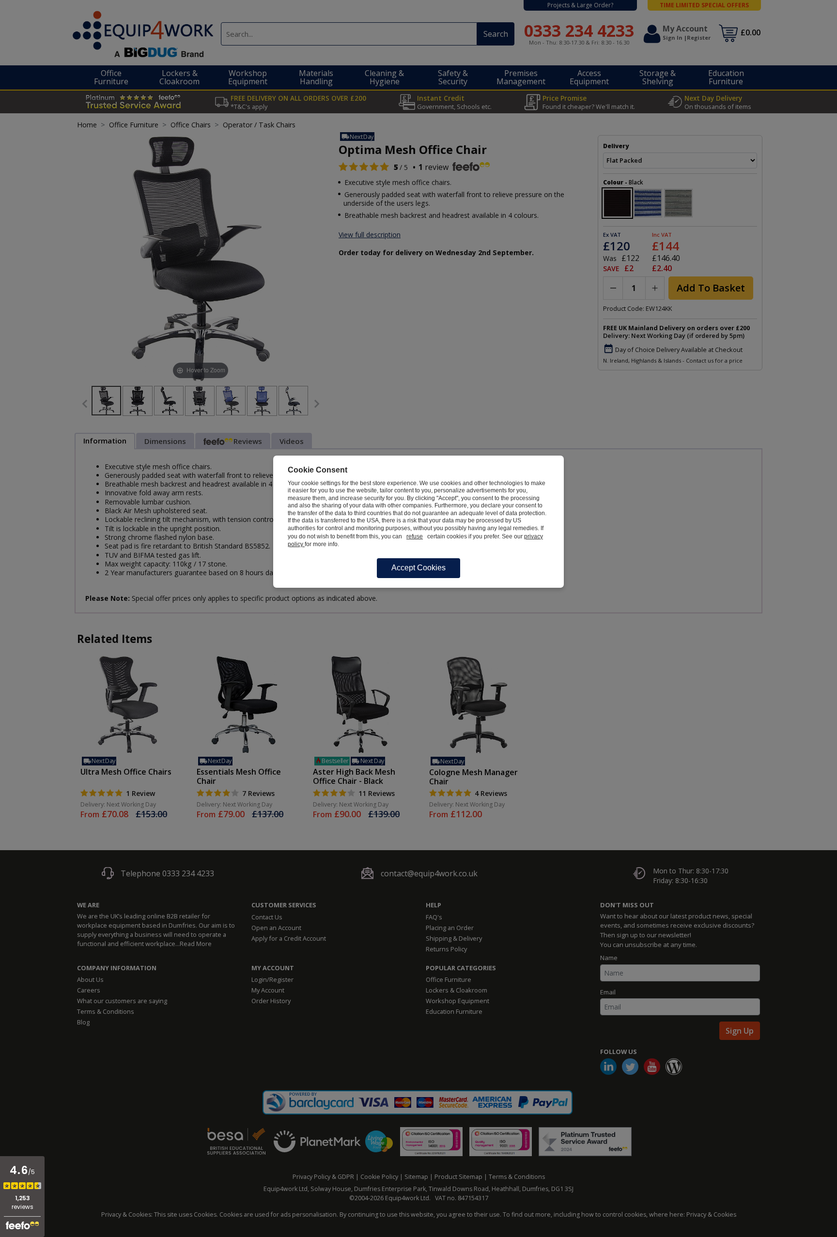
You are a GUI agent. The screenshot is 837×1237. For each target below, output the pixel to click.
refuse (414, 536)
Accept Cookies (418, 568)
